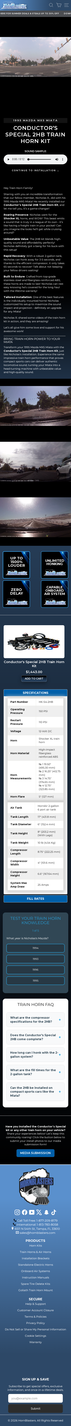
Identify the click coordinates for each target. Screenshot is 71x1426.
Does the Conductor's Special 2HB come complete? (35, 1037)
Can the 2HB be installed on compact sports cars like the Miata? (35, 1091)
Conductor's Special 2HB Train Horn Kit (31, 350)
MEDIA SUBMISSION (35, 1153)
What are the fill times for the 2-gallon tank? (35, 1072)
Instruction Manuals (35, 1277)
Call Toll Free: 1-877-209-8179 (37, 1220)
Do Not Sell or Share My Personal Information (35, 1329)
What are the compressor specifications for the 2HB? (35, 1019)
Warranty (35, 1342)
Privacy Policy (35, 1323)
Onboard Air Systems (35, 1271)
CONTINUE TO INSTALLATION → (35, 170)
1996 (35, 969)
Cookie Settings (35, 1335)
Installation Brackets (35, 1258)
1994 (35, 948)
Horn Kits (35, 1245)
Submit (35, 1408)
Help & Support (35, 1304)
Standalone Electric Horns (35, 1264)
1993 (35, 959)
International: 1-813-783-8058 (37, 1224)
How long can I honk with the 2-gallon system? (35, 1054)
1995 (35, 980)
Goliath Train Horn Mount (35, 1290)
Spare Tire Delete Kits (35, 1284)
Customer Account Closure (35, 1310)
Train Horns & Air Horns (35, 1252)
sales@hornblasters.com (37, 1233)
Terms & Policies (35, 1316)
